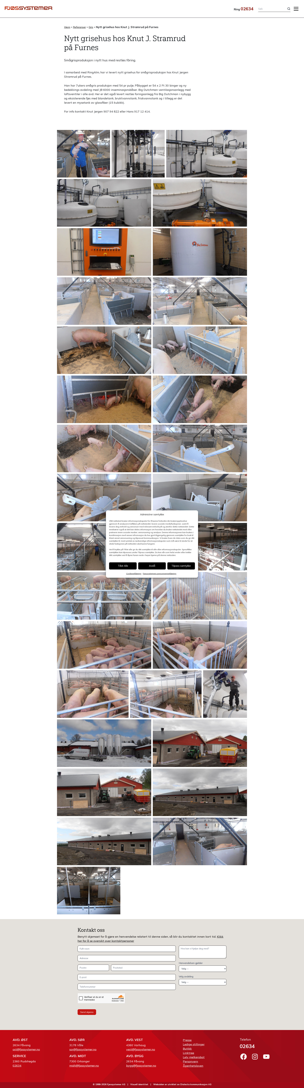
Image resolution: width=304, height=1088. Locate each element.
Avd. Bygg (134, 1056)
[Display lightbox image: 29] (200, 743)
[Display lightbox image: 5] (200, 203)
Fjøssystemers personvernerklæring (159, 573)
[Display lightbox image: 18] (93, 546)
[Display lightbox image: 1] (83, 153)
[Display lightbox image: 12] (104, 399)
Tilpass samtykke (181, 565)
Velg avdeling (186, 976)
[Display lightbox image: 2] (138, 153)
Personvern (190, 1061)
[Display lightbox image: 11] (200, 350)
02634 (247, 8)
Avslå (152, 565)
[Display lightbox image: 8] (104, 301)
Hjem (67, 27)
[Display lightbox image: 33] (200, 841)
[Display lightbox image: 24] (200, 645)
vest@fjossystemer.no (140, 1049)
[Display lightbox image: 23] (104, 645)
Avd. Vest (134, 1040)
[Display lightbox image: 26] (166, 694)
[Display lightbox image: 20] (211, 546)
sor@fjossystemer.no (82, 1049)
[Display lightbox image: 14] (104, 448)
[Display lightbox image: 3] (206, 153)
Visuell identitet (139, 1084)
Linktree (188, 1053)
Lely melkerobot (194, 1057)
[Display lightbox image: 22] (200, 596)
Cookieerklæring (133, 573)
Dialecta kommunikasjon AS (195, 1084)
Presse (187, 1040)
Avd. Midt (77, 1056)
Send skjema (86, 1012)
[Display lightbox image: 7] (200, 252)
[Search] (286, 9)
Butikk (187, 1048)
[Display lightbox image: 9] (200, 301)
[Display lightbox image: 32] (104, 841)
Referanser (79, 27)
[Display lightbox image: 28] (104, 743)
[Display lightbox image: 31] (200, 792)
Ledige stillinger (194, 1044)
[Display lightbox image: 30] (104, 792)
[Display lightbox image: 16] (104, 497)
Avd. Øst (20, 1040)
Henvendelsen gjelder (191, 963)
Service (19, 1056)
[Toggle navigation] (296, 9)
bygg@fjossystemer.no (141, 1065)
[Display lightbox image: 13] (200, 399)
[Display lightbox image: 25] (93, 694)
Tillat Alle (123, 565)
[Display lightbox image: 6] (104, 252)
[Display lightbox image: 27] (225, 694)
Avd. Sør (77, 1040)
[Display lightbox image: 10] (104, 350)
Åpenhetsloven (193, 1066)
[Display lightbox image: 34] (88, 890)
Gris (91, 27)
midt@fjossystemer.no (84, 1065)
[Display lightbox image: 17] (200, 497)
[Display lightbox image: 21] (104, 596)
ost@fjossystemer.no (26, 1049)
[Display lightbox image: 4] (104, 203)
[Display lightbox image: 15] (200, 448)
